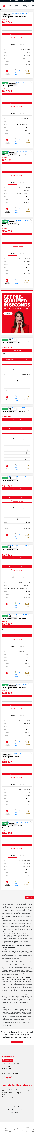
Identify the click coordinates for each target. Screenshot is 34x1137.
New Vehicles (5, 1088)
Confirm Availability (17, 25)
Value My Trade (18, 1093)
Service (12, 1085)
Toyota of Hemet (3, 1129)
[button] (6, 14)
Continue (17, 1042)
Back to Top (29, 897)
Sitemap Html (19, 1129)
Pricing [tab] (22, 44)
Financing (20, 1085)
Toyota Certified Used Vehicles (4, 1097)
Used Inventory (4, 1091)
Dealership (28, 1085)
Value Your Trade (24, 34)
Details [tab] (12, 44)
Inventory (5, 1085)
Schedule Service (11, 1089)
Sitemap (15, 1129)
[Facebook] (3, 1077)
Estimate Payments (9, 34)
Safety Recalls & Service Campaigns (12, 1094)
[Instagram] (6, 1077)
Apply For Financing (19, 1089)
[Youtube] (10, 1077)
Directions (27, 1090)
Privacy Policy (7, 1129)
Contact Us (8, 1060)
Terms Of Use (10, 1129)
